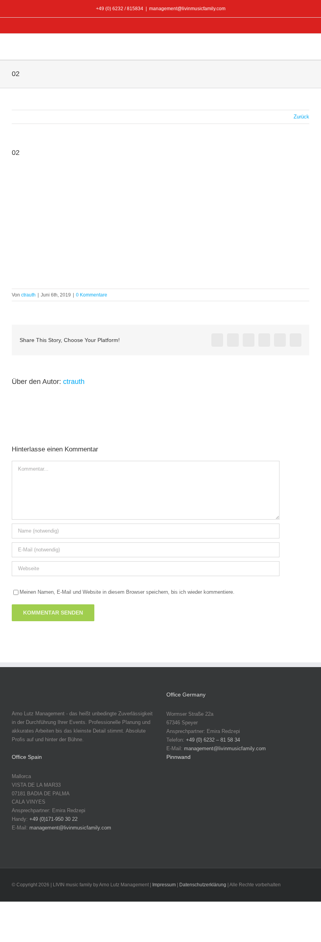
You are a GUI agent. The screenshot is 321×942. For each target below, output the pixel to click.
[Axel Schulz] (253, 784)
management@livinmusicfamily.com (187, 8)
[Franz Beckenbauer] (178, 834)
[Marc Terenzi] (178, 784)
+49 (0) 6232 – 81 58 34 (213, 740)
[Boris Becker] (278, 784)
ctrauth (28, 295)
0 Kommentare (91, 295)
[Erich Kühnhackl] (228, 809)
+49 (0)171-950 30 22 (53, 819)
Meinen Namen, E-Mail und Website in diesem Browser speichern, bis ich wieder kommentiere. (127, 592)
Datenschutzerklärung (202, 884)
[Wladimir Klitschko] (228, 784)
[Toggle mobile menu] (306, 48)
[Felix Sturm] (278, 809)
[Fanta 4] (253, 809)
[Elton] (203, 809)
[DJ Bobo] (178, 809)
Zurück (301, 117)
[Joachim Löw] (203, 784)
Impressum (164, 884)
